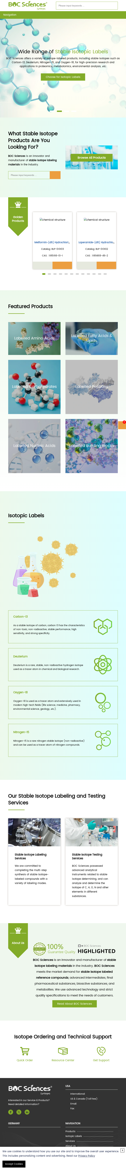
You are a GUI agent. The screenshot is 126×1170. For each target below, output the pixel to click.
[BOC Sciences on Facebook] (10, 1112)
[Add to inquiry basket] (62, 265)
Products (70, 1131)
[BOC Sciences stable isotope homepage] (28, 5)
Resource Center (63, 1060)
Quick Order (25, 1060)
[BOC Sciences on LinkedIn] (27, 1112)
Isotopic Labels (73, 1136)
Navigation (9, 15)
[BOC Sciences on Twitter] (18, 1112)
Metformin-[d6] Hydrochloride (53, 242)
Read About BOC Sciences (74, 1004)
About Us (70, 1146)
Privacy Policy (86, 1156)
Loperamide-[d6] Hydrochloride (98, 242)
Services (70, 1141)
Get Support (101, 1060)
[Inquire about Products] (42, 265)
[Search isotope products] (113, 5)
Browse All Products (92, 157)
